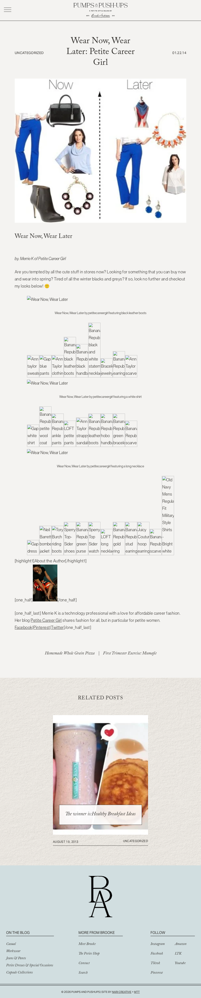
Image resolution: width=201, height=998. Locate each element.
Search (83, 973)
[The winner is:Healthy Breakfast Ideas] (100, 833)
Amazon (181, 944)
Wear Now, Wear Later (69, 313)
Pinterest (41, 627)
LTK (178, 954)
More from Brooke (96, 932)
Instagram (158, 944)
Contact (84, 963)
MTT (137, 992)
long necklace (135, 466)
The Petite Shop (89, 954)
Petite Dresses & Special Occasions (29, 966)
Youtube (180, 963)
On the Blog (18, 932)
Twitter (57, 627)
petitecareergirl (98, 313)
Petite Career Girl (52, 258)
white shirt (135, 397)
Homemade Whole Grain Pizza (70, 653)
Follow (158, 932)
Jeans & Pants (16, 959)
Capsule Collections (19, 973)
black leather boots (133, 313)
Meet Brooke (87, 944)
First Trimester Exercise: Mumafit (129, 653)
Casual (11, 944)
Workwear (13, 951)
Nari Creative (121, 992)
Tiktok (155, 963)
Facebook (23, 627)
